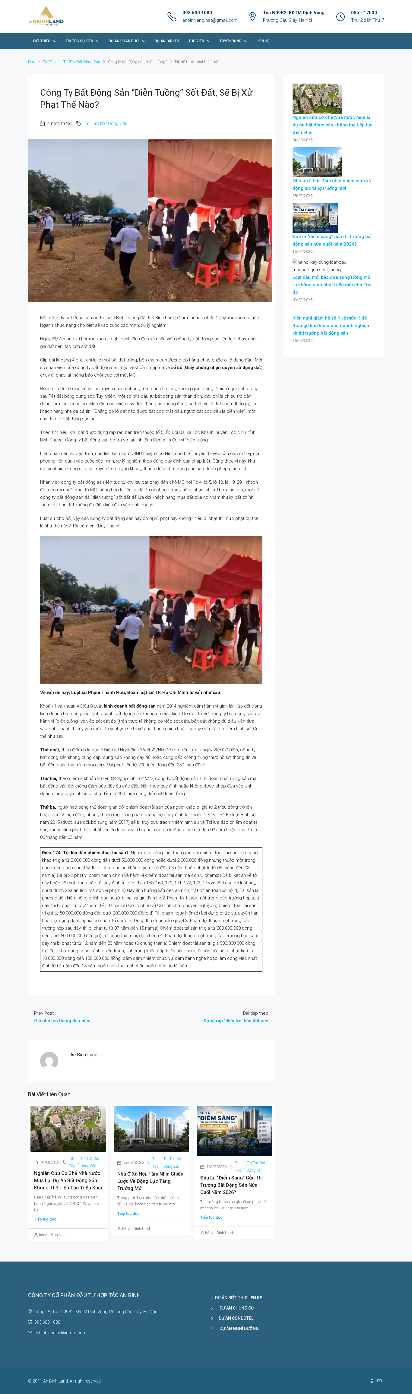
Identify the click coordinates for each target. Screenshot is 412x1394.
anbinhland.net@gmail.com (210, 20)
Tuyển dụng (230, 41)
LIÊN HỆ (263, 41)
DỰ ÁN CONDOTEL (234, 1318)
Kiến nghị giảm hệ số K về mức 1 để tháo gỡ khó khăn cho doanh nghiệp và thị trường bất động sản (331, 325)
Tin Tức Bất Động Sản (81, 61)
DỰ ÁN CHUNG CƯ (234, 1308)
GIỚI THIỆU (41, 41)
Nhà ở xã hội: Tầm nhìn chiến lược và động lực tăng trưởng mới (150, 1181)
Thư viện (196, 41)
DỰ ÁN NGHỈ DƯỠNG (237, 1328)
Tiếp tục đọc (45, 1219)
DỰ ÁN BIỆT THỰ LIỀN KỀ (238, 1297)
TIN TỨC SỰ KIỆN (79, 41)
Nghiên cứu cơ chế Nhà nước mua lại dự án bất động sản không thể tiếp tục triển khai (68, 1180)
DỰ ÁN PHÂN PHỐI (124, 41)
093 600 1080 (197, 12)
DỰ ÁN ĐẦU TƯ (167, 41)
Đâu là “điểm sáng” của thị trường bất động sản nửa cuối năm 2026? (231, 1185)
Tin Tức (49, 61)
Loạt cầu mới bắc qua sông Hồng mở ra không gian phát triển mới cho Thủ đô (332, 285)
